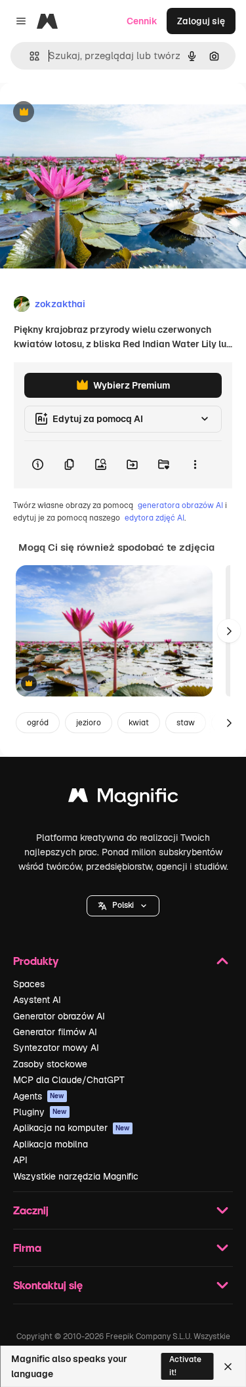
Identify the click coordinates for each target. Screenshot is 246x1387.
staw (185, 722)
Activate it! (185, 1365)
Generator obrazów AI (59, 1016)
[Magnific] (123, 798)
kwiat (139, 722)
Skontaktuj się (48, 1285)
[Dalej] (229, 630)
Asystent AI (37, 1000)
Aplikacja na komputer (71, 1128)
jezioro (88, 722)
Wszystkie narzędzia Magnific (75, 1176)
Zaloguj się (201, 21)
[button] (123, 905)
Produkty (35, 961)
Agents (38, 1096)
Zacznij (31, 1210)
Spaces (29, 984)
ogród (38, 722)
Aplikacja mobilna (50, 1144)
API (20, 1160)
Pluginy (40, 1112)
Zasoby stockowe (50, 1064)
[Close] (228, 1367)
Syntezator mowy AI (56, 1048)
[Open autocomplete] (29, 56)
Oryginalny (90, 112)
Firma (27, 1247)
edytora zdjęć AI (154, 518)
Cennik (142, 21)
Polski (123, 905)
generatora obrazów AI (180, 505)
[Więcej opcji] (195, 465)
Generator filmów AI (55, 1032)
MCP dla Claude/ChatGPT (69, 1080)
